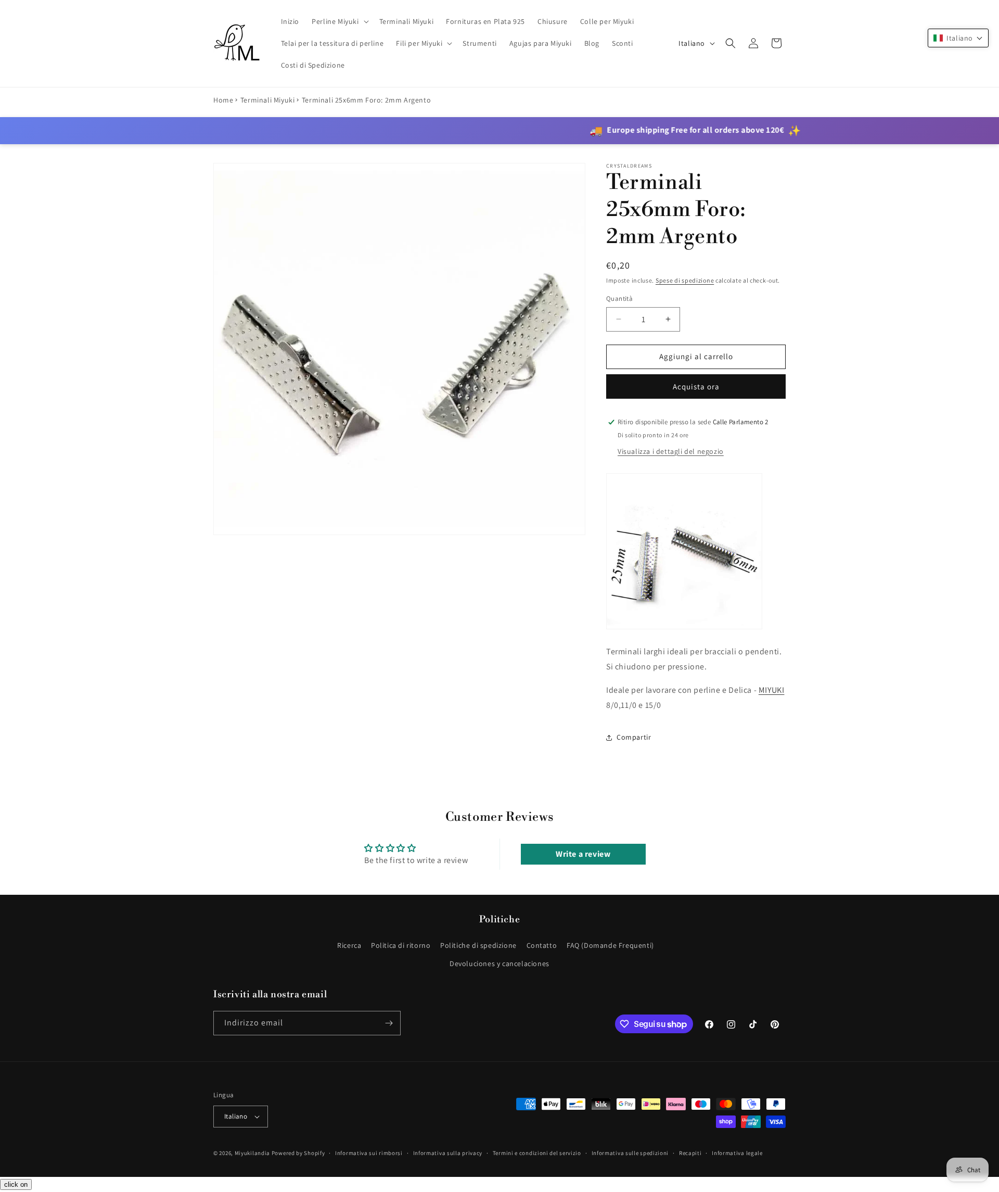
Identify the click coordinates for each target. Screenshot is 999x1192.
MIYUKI (772, 689)
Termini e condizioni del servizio (537, 1153)
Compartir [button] (634, 737)
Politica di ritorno (400, 945)
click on (16, 1184)
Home (223, 100)
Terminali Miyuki (267, 100)
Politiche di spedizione (478, 945)
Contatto (542, 945)
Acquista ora (696, 386)
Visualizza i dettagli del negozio (671, 451)
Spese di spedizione (685, 280)
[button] (339, 21)
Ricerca (349, 945)
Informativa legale (737, 1153)
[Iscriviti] (388, 1023)
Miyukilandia (252, 1153)
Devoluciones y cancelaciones (499, 963)
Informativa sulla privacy (448, 1153)
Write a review (583, 853)
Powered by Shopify (298, 1153)
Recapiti (690, 1153)
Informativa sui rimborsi (369, 1153)
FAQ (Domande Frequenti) (610, 945)
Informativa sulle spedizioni (630, 1153)
